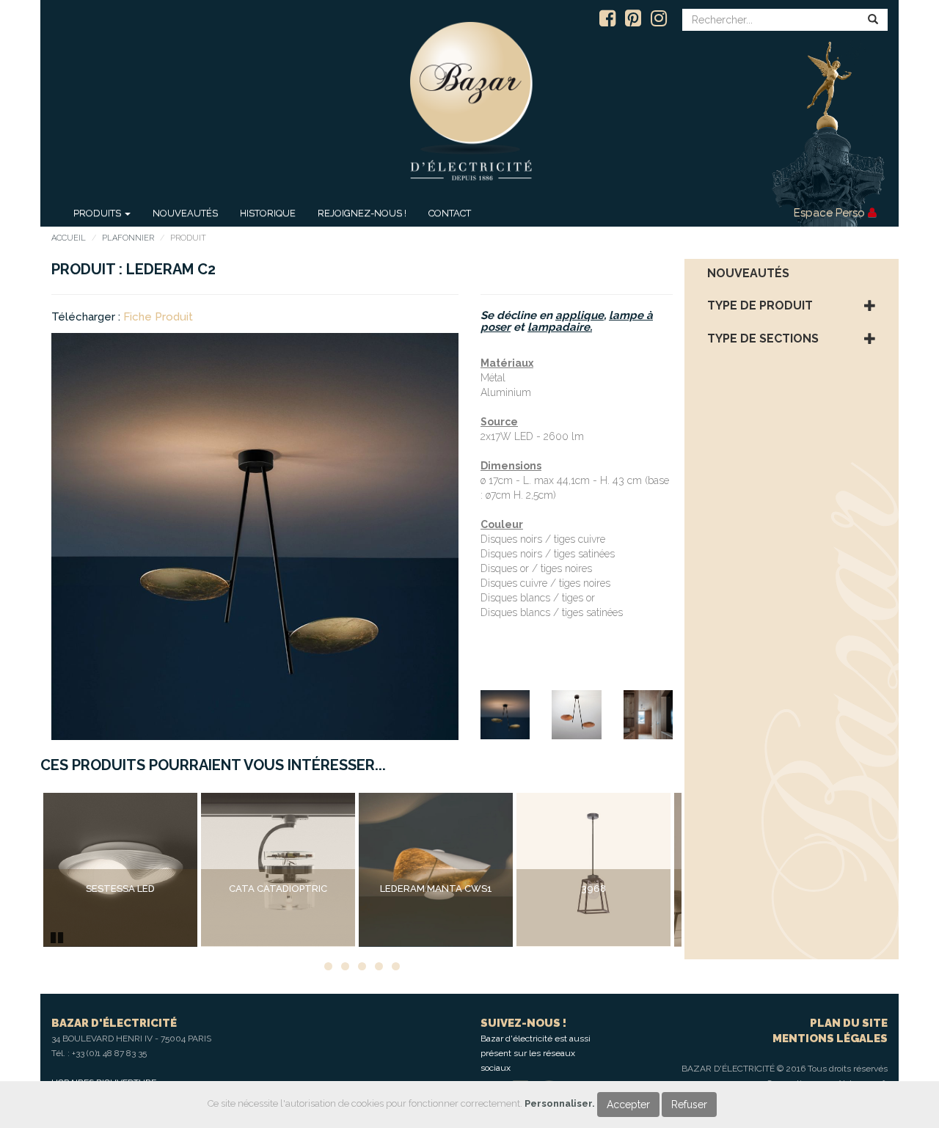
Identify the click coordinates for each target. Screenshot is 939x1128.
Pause (58, 936)
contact (449, 213)
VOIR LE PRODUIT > (120, 919)
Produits (98, 213)
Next (703, 870)
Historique (268, 213)
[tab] (792, 274)
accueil (68, 238)
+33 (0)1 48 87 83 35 (109, 1053)
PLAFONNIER (128, 238)
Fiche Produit (158, 316)
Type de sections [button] (763, 338)
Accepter (628, 1104)
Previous (21, 870)
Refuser (689, 1104)
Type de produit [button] (760, 305)
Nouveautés (185, 213)
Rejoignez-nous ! (362, 213)
